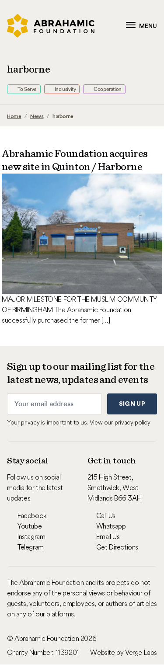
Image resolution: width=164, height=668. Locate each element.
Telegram (30, 547)
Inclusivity (64, 89)
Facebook (32, 515)
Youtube (29, 526)
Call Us (105, 515)
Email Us (108, 536)
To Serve (27, 89)
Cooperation (107, 89)
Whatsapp (111, 526)
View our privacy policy (120, 422)
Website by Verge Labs (123, 652)
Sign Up (132, 404)
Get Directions (117, 547)
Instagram (31, 536)
